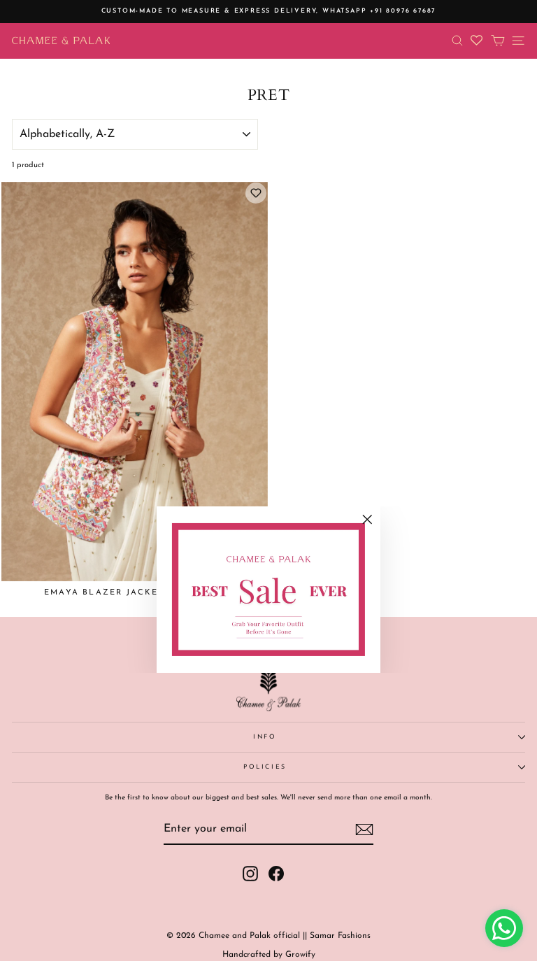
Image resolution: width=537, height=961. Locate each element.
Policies (265, 767)
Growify (300, 955)
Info (265, 737)
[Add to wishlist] (255, 193)
